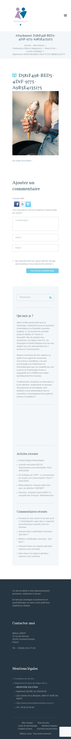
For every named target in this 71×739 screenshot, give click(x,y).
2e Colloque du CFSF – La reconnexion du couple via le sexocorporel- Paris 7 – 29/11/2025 (36, 478)
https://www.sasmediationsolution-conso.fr (35, 703)
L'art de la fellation (34, 51)
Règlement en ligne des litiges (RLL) (30, 683)
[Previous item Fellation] (24, 123)
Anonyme (23, 546)
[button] (17, 203)
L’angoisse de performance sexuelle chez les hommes (36, 524)
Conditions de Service (24, 679)
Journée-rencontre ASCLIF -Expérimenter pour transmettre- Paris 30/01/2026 (35, 468)
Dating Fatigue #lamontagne (31, 460)
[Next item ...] (47, 123)
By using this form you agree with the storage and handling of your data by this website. (35, 262)
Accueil (27, 45)
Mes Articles (39, 45)
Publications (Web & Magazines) (27, 48)
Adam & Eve (50, 48)
